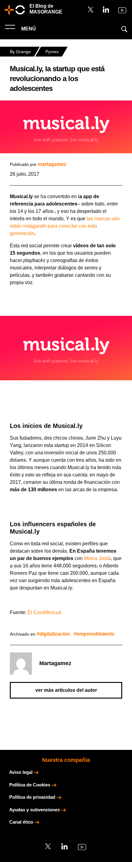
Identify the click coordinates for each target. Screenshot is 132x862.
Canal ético (21, 822)
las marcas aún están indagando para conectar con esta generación (65, 226)
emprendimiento (95, 634)
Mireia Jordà (97, 558)
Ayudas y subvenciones (34, 809)
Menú (28, 28)
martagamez (52, 164)
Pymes (52, 51)
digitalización (54, 634)
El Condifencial (44, 612)
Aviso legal (21, 772)
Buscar (124, 29)
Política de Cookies (29, 784)
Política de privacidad (32, 797)
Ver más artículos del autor (66, 690)
